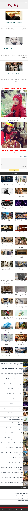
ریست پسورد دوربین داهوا (23, 498)
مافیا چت (26, 502)
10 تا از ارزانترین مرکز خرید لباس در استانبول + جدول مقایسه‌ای (7, 220)
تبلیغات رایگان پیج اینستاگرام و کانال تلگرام (20, 493)
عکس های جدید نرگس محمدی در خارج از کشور (14, 48)
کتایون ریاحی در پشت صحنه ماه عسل (14, 22)
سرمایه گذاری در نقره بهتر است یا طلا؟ (7, 232)
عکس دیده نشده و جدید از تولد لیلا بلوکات (14, 88)
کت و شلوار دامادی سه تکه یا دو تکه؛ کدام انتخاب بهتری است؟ (7, 268)
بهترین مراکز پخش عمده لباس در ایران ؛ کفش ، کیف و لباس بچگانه (21, 220)
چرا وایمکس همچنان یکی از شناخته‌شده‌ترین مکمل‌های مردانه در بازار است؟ (7, 343)
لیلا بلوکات (4, 118)
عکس (20, 118)
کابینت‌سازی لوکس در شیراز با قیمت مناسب (21, 256)
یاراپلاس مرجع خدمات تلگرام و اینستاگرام (20, 495)
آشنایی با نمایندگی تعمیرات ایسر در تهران (7, 305)
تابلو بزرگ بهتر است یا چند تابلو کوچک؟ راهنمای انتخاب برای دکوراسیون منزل (7, 245)
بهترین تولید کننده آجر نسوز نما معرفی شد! (21, 246)
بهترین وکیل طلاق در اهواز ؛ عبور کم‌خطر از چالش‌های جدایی (7, 354)
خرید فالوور (26, 490)
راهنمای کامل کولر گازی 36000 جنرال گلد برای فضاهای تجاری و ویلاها (21, 294)
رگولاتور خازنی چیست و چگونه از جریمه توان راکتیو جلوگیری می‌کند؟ (7, 183)
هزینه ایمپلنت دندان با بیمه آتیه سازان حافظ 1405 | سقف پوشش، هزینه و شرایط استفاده (21, 318)
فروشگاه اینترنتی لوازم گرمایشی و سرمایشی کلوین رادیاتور (21, 232)
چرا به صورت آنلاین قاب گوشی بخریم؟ (7, 256)
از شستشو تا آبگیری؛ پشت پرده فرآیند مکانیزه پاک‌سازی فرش (21, 354)
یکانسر (27, 497)
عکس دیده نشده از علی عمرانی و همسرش (14, 73)
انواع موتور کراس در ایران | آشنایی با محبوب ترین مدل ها (7, 317)
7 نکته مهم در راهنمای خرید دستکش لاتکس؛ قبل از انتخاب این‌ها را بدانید (7, 331)
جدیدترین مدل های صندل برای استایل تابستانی (21, 195)
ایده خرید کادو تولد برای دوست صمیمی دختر (7, 294)
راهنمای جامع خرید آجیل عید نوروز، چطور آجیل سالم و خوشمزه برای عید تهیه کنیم (21, 343)
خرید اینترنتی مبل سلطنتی (23, 500)
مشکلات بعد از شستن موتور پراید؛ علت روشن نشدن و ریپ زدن (7, 207)
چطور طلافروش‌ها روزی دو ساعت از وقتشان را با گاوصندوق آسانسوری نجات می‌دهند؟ (21, 269)
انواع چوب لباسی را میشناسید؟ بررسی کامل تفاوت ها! (21, 183)
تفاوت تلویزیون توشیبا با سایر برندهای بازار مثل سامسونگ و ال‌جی (21, 331)
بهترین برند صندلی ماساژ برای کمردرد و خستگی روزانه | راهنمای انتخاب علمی (21, 306)
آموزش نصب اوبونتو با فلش (21, 280)
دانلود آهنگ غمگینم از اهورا (7, 195)
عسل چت (26, 503)
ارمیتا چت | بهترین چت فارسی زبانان (21, 207)
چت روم (26, 492)
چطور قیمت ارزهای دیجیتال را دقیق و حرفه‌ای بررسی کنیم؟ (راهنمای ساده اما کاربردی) (7, 282)
